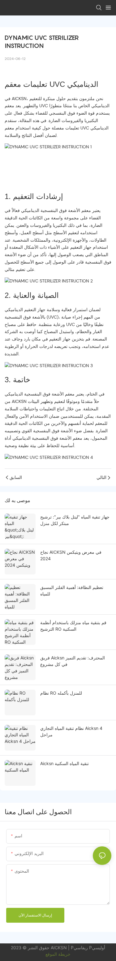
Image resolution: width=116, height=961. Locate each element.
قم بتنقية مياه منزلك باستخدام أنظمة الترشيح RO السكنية (73, 626)
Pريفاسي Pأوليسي (88, 947)
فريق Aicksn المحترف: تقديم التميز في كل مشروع (72, 661)
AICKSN (59, 947)
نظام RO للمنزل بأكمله (61, 693)
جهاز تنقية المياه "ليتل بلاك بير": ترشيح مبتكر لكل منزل (75, 520)
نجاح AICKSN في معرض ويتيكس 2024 (70, 555)
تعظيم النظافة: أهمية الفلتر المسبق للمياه (71, 590)
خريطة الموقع (58, 954)
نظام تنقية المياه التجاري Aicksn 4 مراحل (71, 731)
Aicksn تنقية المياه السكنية (64, 763)
